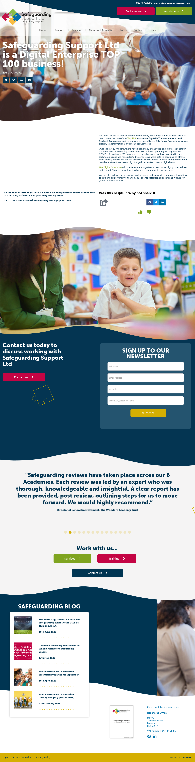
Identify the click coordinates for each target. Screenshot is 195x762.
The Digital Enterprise (110, 167)
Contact (138, 30)
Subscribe (148, 413)
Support (59, 30)
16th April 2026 (47, 680)
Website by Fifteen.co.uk (181, 757)
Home (42, 30)
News (123, 30)
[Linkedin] (155, 736)
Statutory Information (101, 30)
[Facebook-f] (149, 736)
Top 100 (131, 138)
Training (76, 30)
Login (153, 30)
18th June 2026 (47, 631)
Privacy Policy (43, 757)
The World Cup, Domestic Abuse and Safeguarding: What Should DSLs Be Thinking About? (59, 622)
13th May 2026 (47, 657)
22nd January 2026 (49, 703)
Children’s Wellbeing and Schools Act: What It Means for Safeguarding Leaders (60, 648)
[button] (6, 80)
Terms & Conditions (22, 757)
